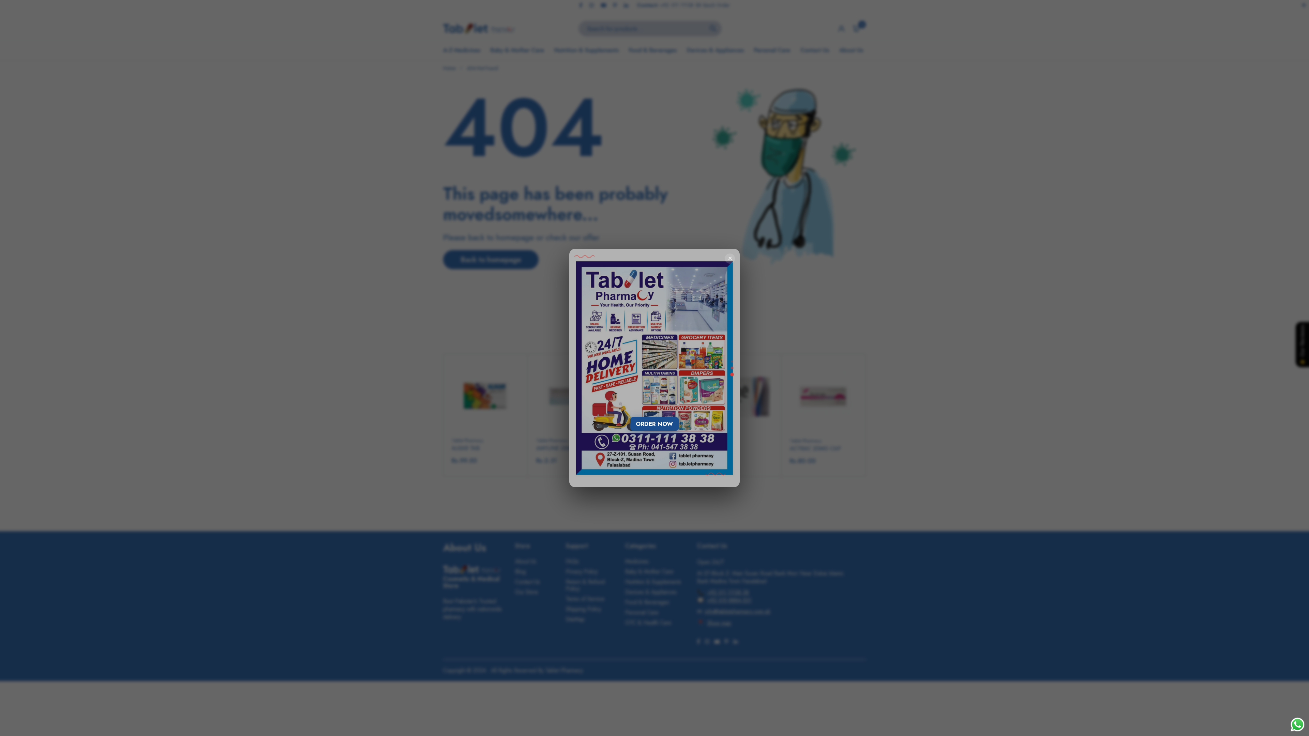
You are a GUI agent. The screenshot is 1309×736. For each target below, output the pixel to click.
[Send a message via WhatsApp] (1298, 725)
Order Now (654, 424)
